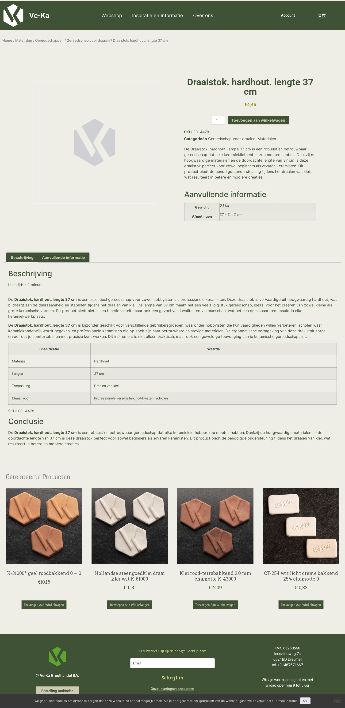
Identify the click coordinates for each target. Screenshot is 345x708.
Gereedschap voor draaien (88, 40)
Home (7, 40)
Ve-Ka (39, 15)
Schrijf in (172, 677)
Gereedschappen (49, 40)
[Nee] (337, 701)
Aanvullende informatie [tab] (63, 257)
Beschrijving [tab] (22, 257)
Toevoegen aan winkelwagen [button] (44, 604)
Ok (305, 701)
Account (288, 15)
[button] (114, 15)
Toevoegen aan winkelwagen (258, 120)
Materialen (23, 40)
